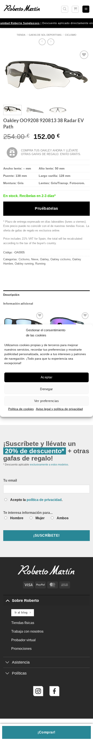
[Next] (83, 75)
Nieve (34, 259)
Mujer (40, 518)
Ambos (63, 518)
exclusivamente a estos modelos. (49, 464)
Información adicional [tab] (18, 303)
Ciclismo (70, 35)
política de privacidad (44, 500)
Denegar (46, 389)
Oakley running (24, 263)
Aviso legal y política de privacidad (59, 408)
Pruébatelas (46, 208)
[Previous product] (50, 42)
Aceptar (46, 377)
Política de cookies (21, 408)
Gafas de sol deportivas (45, 35)
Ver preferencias (46, 401)
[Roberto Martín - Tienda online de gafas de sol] (21, 9)
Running (40, 263)
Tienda (21, 35)
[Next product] (42, 42)
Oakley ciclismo (60, 259)
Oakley (44, 259)
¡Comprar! (46, 732)
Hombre (16, 518)
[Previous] (10, 75)
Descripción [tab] (11, 294)
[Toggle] (7, 600)
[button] (64, 9)
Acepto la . (36, 500)
